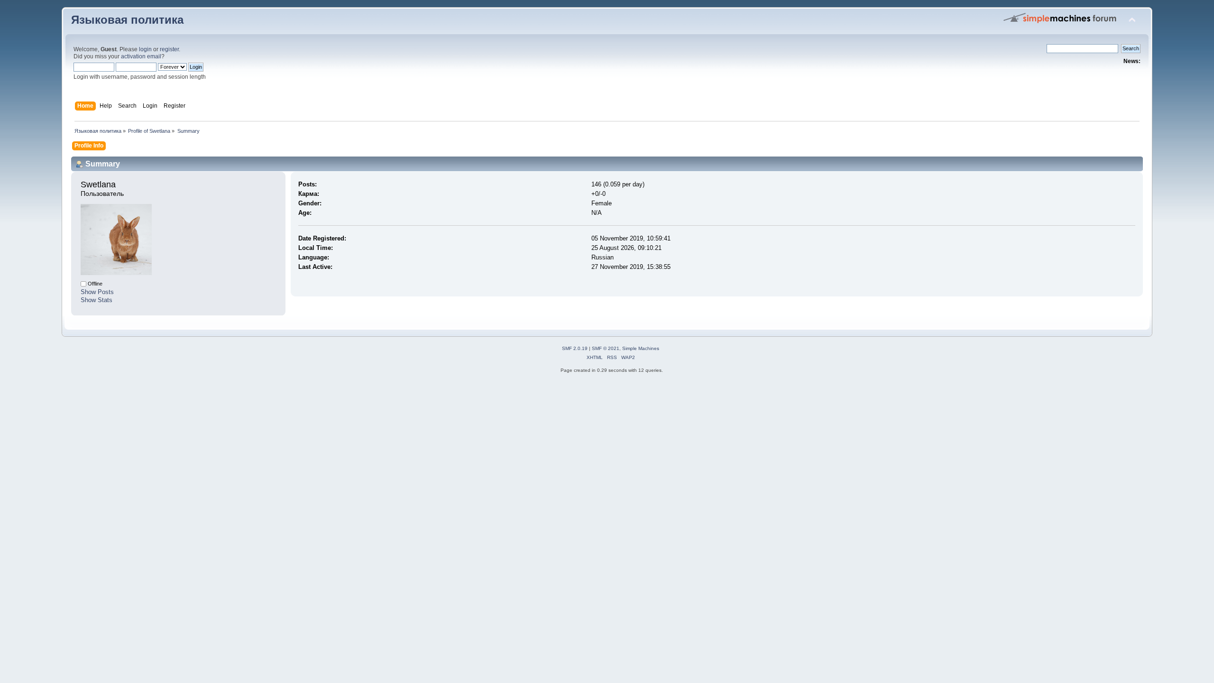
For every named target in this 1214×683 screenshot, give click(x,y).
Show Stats (96, 300)
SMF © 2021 (605, 348)
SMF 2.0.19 (575, 348)
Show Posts (97, 291)
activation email (141, 56)
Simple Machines (640, 348)
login (145, 49)
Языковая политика (127, 20)
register (169, 49)
